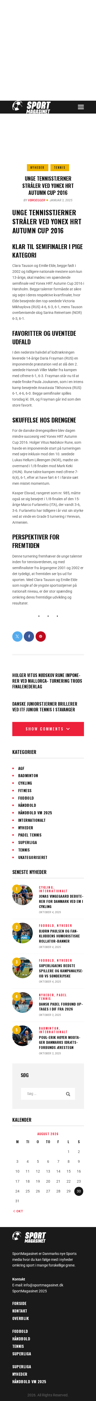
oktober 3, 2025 (50, 1015)
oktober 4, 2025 (50, 912)
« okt (18, 1211)
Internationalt (32, 820)
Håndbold (27, 805)
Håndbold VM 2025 (35, 812)
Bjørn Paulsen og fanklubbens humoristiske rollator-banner (59, 936)
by (34, 200)
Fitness (25, 790)
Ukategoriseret (33, 857)
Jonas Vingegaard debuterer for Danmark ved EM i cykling (61, 901)
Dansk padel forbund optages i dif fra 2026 (61, 1006)
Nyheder (37, 167)
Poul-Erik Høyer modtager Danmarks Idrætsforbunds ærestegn (59, 1042)
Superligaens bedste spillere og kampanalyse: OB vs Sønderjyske (61, 970)
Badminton (28, 775)
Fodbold (26, 798)
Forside (19, 1303)
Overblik (20, 1318)
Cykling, (47, 887)
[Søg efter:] (48, 1094)
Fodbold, (48, 926)
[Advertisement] (48, 50)
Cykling (25, 783)
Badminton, (49, 1028)
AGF (21, 768)
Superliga (27, 842)
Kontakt (19, 1311)
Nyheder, (48, 995)
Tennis (60, 167)
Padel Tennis (29, 835)
